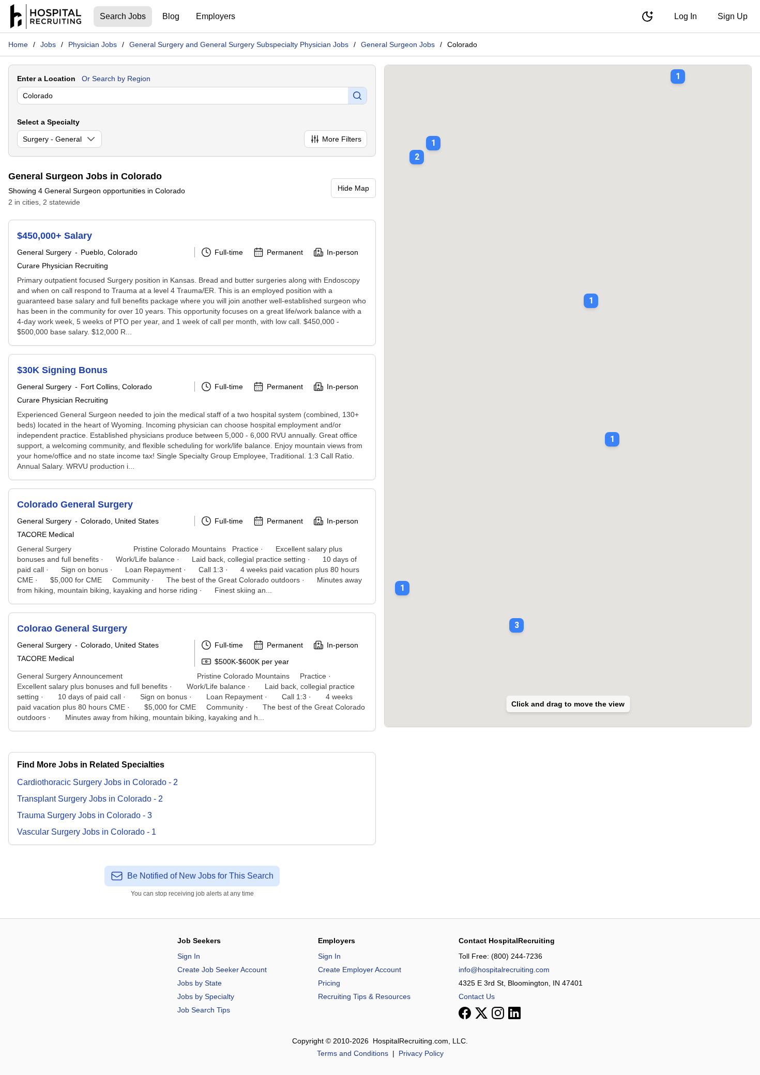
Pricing (329, 983)
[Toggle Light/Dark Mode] (647, 16)
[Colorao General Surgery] (192, 672)
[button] (591, 293)
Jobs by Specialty (205, 996)
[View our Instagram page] (498, 1013)
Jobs (48, 44)
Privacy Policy (421, 1053)
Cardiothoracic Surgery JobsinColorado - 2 (97, 782)
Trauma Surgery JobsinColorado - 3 (84, 815)
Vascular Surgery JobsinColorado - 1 (86, 831)
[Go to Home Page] (45, 16)
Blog (170, 16)
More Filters (341, 139)
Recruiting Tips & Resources (364, 996)
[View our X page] (481, 1013)
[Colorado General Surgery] (192, 546)
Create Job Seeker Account (222, 969)
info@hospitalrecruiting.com (504, 969)
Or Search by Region (116, 78)
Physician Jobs (92, 44)
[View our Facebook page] (465, 1013)
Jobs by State (199, 983)
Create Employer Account (359, 969)
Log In (685, 16)
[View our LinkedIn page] (514, 1013)
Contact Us (477, 996)
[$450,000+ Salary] (192, 282)
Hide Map (353, 188)
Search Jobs (123, 16)
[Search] (357, 95)
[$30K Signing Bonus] (192, 417)
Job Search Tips (203, 1010)
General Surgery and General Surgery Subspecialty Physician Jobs (238, 44)
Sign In (188, 956)
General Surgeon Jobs (398, 44)
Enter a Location (46, 78)
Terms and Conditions (352, 1053)
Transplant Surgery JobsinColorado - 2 (90, 798)
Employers (215, 16)
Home (18, 44)
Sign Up (733, 16)
